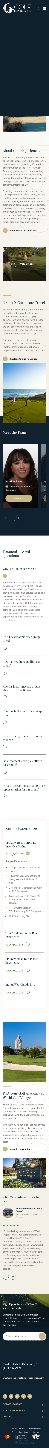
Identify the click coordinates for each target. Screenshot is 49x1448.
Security (27, 1432)
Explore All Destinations (23, 230)
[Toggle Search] (38, 9)
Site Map (36, 1432)
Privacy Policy (17, 1432)
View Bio (19, 498)
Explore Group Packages (23, 359)
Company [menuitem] (8, 1416)
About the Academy (21, 1149)
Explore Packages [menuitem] (12, 1404)
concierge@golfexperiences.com (27, 1378)
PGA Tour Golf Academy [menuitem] (15, 1410)
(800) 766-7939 (12, 1368)
